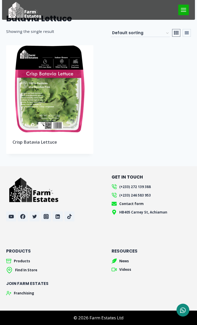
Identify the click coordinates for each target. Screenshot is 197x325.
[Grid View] (176, 33)
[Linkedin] (58, 216)
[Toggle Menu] (183, 10)
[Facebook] (23, 216)
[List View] (187, 33)
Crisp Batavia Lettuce (35, 142)
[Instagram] (46, 216)
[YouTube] (11, 216)
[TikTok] (69, 216)
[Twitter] (34, 216)
